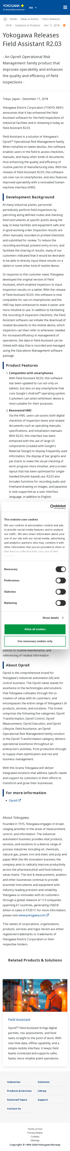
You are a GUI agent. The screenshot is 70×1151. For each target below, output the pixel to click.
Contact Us (14, 1108)
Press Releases (51, 19)
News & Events (30, 19)
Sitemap (35, 1140)
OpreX (13, 800)
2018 (8, 25)
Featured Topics (17, 1099)
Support (43, 1099)
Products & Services (19, 1090)
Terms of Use (35, 1129)
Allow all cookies (35, 629)
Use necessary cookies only (35, 641)
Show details (51, 617)
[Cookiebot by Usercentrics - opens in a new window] (50, 507)
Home (13, 19)
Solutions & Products (27, 25)
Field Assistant (19, 1019)
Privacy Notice (35, 1132)
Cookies (35, 1136)
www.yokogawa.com (31, 915)
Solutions (44, 1082)
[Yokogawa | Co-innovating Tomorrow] (14, 7)
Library (42, 1090)
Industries (13, 1082)
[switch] (61, 580)
